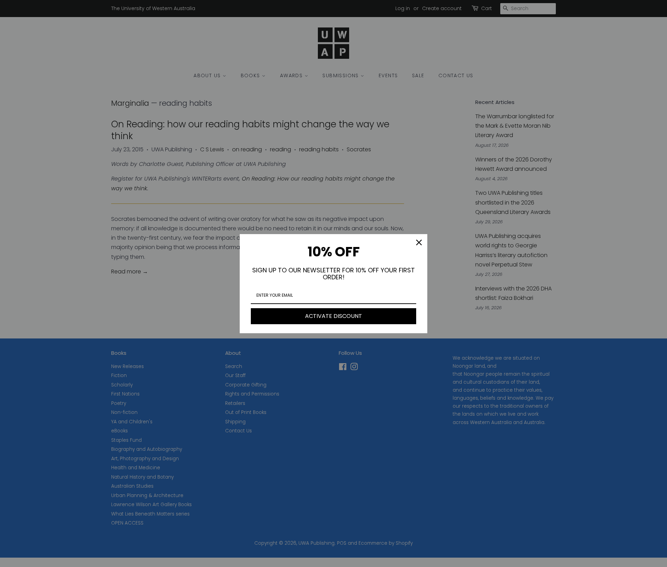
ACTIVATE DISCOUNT (333, 316)
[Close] (419, 242)
